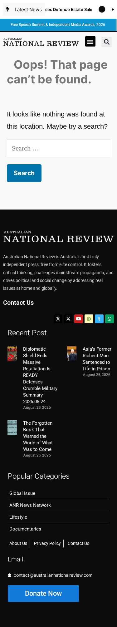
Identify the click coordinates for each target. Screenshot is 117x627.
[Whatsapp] (109, 318)
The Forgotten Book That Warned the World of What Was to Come (38, 436)
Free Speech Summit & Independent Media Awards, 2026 (58, 24)
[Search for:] (58, 148)
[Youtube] (78, 318)
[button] (90, 41)
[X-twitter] (58, 318)
